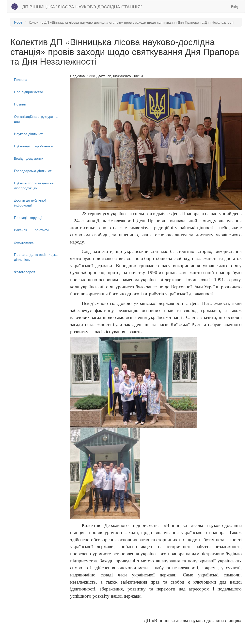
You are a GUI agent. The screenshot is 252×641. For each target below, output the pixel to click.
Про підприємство (28, 91)
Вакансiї (20, 229)
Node (18, 22)
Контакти (41, 229)
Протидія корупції (28, 217)
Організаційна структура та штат (36, 119)
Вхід (234, 6)
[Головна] (14, 6)
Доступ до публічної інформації (30, 203)
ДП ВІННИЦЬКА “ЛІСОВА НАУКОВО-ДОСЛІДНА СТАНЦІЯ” (82, 6)
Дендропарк (23, 242)
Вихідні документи (28, 158)
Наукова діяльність (29, 133)
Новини (20, 104)
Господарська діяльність (33, 170)
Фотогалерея (24, 271)
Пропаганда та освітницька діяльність (36, 257)
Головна (20, 79)
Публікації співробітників (33, 145)
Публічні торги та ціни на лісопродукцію (34, 185)
